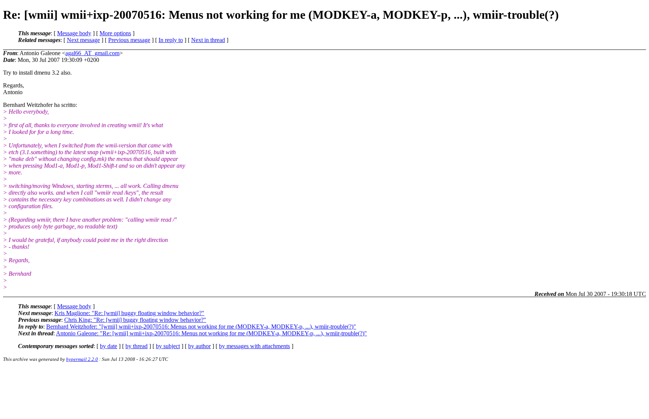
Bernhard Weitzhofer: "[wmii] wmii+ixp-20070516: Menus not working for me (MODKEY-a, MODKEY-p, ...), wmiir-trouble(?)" (201, 326)
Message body (74, 33)
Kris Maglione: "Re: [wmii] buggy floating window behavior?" (129, 313)
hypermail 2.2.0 (82, 359)
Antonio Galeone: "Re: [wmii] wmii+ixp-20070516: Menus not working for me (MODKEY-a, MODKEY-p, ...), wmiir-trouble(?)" (211, 333)
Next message (83, 40)
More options (115, 33)
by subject (168, 346)
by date (108, 346)
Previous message (129, 40)
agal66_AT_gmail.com (92, 53)
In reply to (170, 40)
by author (199, 346)
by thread (136, 346)
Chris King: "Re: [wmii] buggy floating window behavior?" (135, 320)
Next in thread (208, 40)
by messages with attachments (254, 346)
